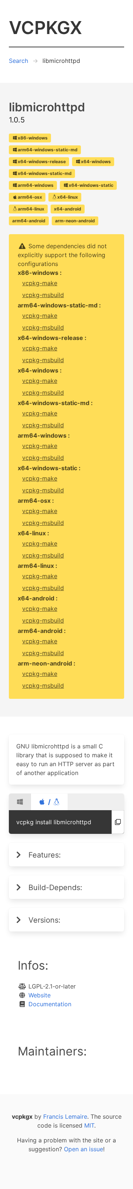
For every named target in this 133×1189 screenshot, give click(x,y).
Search (18, 60)
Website (39, 995)
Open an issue (83, 1149)
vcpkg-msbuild (43, 295)
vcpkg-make (39, 283)
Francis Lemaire (65, 1116)
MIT (89, 1125)
